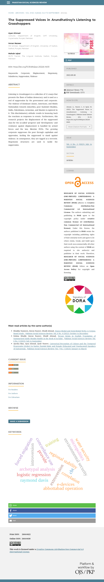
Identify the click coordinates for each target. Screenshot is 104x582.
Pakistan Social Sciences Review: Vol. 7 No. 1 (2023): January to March (57, 348)
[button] (52, 505)
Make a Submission (19, 421)
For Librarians (14, 397)
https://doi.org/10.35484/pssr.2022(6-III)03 (31, 67)
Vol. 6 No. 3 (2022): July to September (42, 13)
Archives (19, 13)
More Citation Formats (77, 127)
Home (11, 13)
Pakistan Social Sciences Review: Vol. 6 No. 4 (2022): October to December (56, 333)
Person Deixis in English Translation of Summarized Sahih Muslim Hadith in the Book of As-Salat (54, 337)
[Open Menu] (8, 2)
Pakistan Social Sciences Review (29, 2)
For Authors (13, 393)
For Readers (13, 389)
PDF (69, 60)
